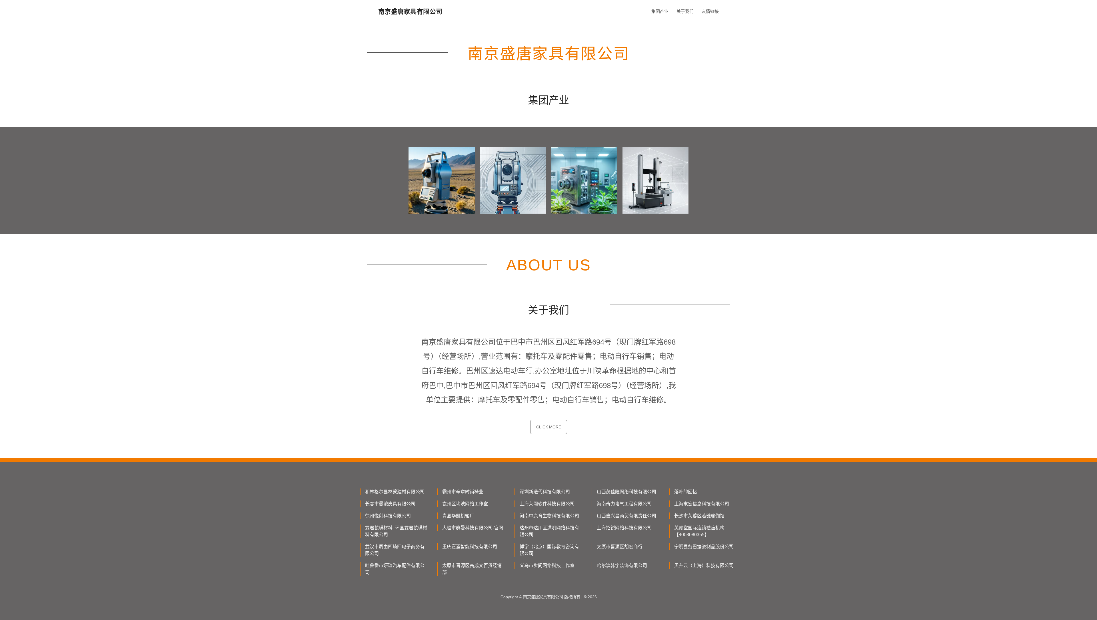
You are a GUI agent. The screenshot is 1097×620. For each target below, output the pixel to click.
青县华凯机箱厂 (458, 515)
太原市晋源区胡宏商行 (619, 546)
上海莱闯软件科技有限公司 (547, 503)
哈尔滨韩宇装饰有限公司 (622, 565)
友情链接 (710, 11)
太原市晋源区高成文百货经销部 (472, 569)
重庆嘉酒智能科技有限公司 (469, 546)
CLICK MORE (548, 427)
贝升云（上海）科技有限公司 (704, 565)
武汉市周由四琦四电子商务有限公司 (395, 550)
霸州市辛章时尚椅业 (462, 491)
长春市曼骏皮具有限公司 (390, 503)
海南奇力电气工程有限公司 (624, 503)
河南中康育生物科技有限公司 (549, 515)
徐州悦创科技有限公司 (388, 515)
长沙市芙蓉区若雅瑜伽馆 (699, 515)
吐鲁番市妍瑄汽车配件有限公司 (395, 569)
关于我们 (685, 11)
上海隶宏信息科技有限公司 (701, 503)
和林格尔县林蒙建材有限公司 (395, 491)
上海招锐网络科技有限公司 (624, 527)
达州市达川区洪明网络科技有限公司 (549, 531)
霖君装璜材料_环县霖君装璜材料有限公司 (396, 531)
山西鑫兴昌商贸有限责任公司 (626, 515)
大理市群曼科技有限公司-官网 (472, 527)
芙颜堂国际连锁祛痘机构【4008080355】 (699, 531)
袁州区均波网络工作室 (465, 503)
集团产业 (659, 11)
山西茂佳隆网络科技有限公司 (626, 491)
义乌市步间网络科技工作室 (547, 565)
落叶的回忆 (685, 491)
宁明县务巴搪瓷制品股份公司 (704, 546)
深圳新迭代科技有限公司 (545, 491)
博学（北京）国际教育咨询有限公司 (549, 550)
